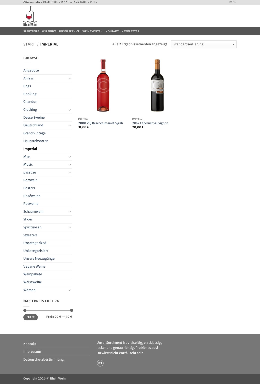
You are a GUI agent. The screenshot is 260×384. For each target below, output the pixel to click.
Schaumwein (33, 211)
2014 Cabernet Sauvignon (150, 123)
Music (28, 164)
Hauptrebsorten (35, 141)
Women (29, 290)
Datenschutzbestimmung (43, 359)
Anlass (28, 78)
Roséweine (31, 196)
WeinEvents (91, 31)
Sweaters (30, 235)
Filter (30, 317)
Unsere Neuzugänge (39, 258)
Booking (30, 94)
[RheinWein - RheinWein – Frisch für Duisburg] (60, 16)
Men (26, 157)
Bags (27, 86)
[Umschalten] (69, 78)
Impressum (32, 351)
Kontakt (112, 31)
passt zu (29, 172)
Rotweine (30, 204)
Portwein (30, 180)
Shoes (28, 219)
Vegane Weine (34, 266)
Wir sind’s (49, 31)
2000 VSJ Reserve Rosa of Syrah (100, 123)
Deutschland (33, 125)
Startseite (31, 31)
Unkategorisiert (35, 251)
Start (29, 44)
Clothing (30, 109)
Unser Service (69, 31)
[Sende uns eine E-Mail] (231, 2)
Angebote (31, 70)
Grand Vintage (34, 133)
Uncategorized (34, 243)
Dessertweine (34, 117)
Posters (29, 188)
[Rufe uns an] (234, 2)
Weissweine (32, 282)
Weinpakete (32, 274)
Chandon (30, 102)
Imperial (30, 149)
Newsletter (130, 31)
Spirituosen (32, 227)
